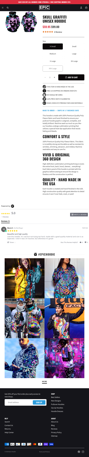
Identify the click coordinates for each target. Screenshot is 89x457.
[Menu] (2, 7)
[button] (79, 214)
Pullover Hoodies (57, 404)
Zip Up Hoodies (57, 408)
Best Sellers (55, 397)
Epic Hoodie (12, 451)
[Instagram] (83, 451)
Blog (53, 425)
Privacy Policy (56, 432)
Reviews (54, 429)
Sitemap (54, 436)
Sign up (39, 402)
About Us (54, 422)
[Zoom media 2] (29, 22)
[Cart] (86, 7)
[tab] (5, 221)
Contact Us (9, 425)
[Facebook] (79, 451)
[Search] (7, 7)
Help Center (9, 432)
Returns (8, 429)
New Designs (56, 400)
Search (7, 422)
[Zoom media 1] (13, 22)
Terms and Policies (44, 452)
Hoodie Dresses (57, 411)
